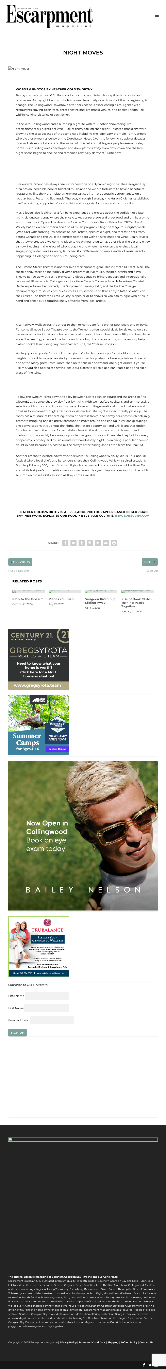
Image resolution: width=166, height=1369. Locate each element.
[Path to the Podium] (28, 591)
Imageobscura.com (132, 515)
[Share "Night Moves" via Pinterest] (90, 543)
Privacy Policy (68, 1342)
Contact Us (146, 1342)
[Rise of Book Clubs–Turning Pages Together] (137, 591)
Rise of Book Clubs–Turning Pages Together (136, 602)
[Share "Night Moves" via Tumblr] (82, 543)
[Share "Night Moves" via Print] (114, 543)
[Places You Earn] (65, 591)
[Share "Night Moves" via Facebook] (65, 543)
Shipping (112, 1342)
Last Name (15, 1008)
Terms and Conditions (92, 1342)
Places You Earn (61, 599)
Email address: (19, 1020)
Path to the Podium (28, 599)
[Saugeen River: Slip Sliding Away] (101, 591)
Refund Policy (128, 1342)
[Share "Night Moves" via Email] (106, 543)
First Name (16, 996)
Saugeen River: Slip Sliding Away (100, 601)
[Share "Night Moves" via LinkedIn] (98, 543)
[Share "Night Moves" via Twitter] (73, 543)
